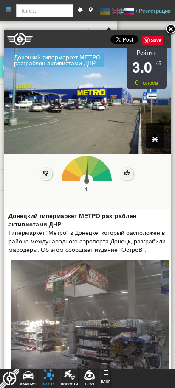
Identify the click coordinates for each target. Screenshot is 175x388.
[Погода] (80, 10)
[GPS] (90, 10)
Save (156, 40)
